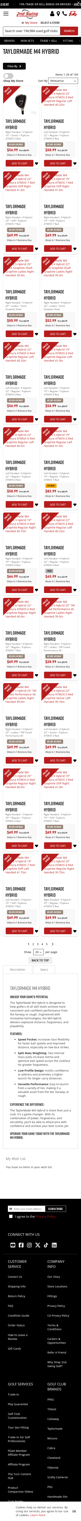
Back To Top (40, 960)
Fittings (52, 1296)
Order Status (16, 1325)
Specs (44, 969)
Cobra (51, 1448)
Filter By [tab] (12, 66)
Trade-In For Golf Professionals (19, 1439)
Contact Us (15, 1277)
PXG (49, 1487)
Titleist (51, 1409)
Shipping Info (17, 1286)
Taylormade (55, 1428)
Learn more (37, 1515)
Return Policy (16, 1296)
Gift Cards (14, 1348)
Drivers (9, 41)
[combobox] (31, 31)
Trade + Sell (48, 41)
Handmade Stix (57, 1496)
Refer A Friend (56, 1352)
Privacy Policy (46, 1216)
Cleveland (53, 1458)
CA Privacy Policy (58, 1315)
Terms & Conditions (54, 1327)
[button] (36, 163)
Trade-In (13, 1394)
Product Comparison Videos (20, 1489)
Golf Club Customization (17, 1416)
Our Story (53, 1277)
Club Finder (15, 1501)
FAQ (10, 1306)
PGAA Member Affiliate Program (19, 1452)
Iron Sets (27, 41)
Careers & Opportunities (56, 1341)
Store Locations (57, 1286)
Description (17, 969)
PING (50, 1399)
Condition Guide (18, 1315)
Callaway (53, 1419)
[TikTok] (46, 1245)
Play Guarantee (18, 1404)
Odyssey (52, 1467)
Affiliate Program (19, 1464)
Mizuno (52, 1438)
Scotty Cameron (57, 1477)
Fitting (68, 41)
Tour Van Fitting (18, 1427)
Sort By (42, 81)
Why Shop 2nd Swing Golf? (56, 1364)
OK (74, 1511)
